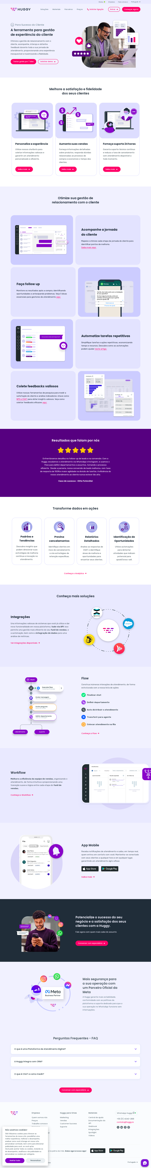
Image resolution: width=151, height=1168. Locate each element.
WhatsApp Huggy (125, 1113)
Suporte (63, 1126)
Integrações (93, 1129)
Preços (35, 1120)
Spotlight (92, 1132)
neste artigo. (101, 349)
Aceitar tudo (15, 1160)
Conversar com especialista (90, 943)
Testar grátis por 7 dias (23, 61)
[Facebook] (125, 1128)
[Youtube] (118, 1128)
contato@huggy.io (125, 1122)
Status (101, 2)
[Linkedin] (121, 1128)
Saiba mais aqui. (88, 247)
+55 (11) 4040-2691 (125, 1118)
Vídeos (91, 1135)
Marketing (64, 1117)
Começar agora (131, 9)
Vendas (63, 1120)
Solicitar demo (46, 61)
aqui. (58, 297)
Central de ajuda (95, 1117)
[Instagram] (128, 1128)
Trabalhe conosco (40, 1123)
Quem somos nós (39, 1117)
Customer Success (68, 1123)
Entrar (112, 9)
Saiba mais (22, 169)
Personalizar (35, 1160)
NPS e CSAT (22, 399)
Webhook (92, 1126)
